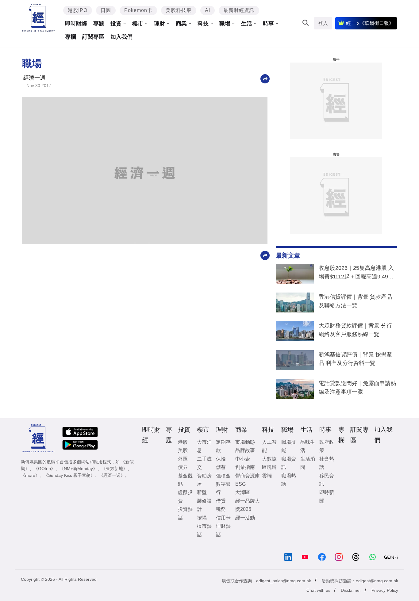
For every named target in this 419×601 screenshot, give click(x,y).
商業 (181, 24)
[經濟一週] (38, 18)
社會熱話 (326, 463)
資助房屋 (204, 480)
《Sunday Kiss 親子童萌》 (69, 475)
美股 (183, 450)
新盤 (202, 492)
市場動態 (245, 442)
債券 (183, 467)
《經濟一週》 (112, 475)
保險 (221, 458)
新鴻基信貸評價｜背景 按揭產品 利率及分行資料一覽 (355, 358)
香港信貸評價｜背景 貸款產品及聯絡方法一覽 (355, 301)
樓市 (137, 24)
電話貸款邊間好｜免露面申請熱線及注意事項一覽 (357, 387)
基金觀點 (185, 480)
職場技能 (288, 446)
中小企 (242, 458)
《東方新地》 (114, 468)
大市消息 (204, 446)
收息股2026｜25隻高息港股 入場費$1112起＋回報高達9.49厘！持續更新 (356, 273)
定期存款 (223, 446)
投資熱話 (185, 513)
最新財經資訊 (239, 10)
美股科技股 (179, 10)
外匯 (183, 458)
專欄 (70, 37)
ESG (240, 484)
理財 (159, 24)
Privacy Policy (384, 590)
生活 (246, 24)
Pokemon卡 (138, 10)
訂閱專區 (93, 37)
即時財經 (76, 24)
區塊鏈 (269, 467)
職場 (224, 24)
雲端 (267, 475)
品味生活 (307, 446)
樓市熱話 (204, 530)
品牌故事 (245, 450)
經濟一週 (34, 78)
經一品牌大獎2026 (247, 505)
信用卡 (223, 517)
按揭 (202, 517)
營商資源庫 (247, 475)
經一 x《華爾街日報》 (370, 23)
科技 (203, 24)
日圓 (106, 10)
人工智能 (269, 446)
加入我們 (121, 37)
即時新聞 (326, 496)
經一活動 (245, 517)
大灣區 (242, 492)
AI (207, 10)
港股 (183, 442)
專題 (98, 24)
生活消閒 (307, 463)
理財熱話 (223, 530)
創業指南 (245, 467)
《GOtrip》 (44, 468)
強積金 (223, 475)
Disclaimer (351, 590)
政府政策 (326, 446)
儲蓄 (221, 467)
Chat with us (318, 590)
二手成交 (204, 463)
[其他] (265, 78)
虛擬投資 (185, 496)
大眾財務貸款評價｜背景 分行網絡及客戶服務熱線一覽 (355, 330)
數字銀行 (223, 488)
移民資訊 (326, 480)
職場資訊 (288, 463)
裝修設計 (204, 505)
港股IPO (77, 10)
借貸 (221, 500)
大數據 (269, 458)
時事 (268, 24)
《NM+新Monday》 (78, 468)
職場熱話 (288, 480)
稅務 (221, 509)
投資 (115, 24)
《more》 (30, 475)
